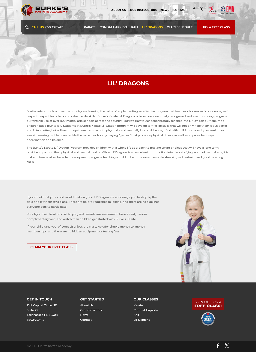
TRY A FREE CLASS (216, 27)
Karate (90, 27)
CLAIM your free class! (51, 247)
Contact (180, 10)
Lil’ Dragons (152, 27)
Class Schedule (180, 27)
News (165, 10)
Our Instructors (143, 10)
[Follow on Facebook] (194, 9)
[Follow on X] (201, 9)
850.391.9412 (54, 27)
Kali (134, 27)
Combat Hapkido (113, 27)
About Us (118, 10)
